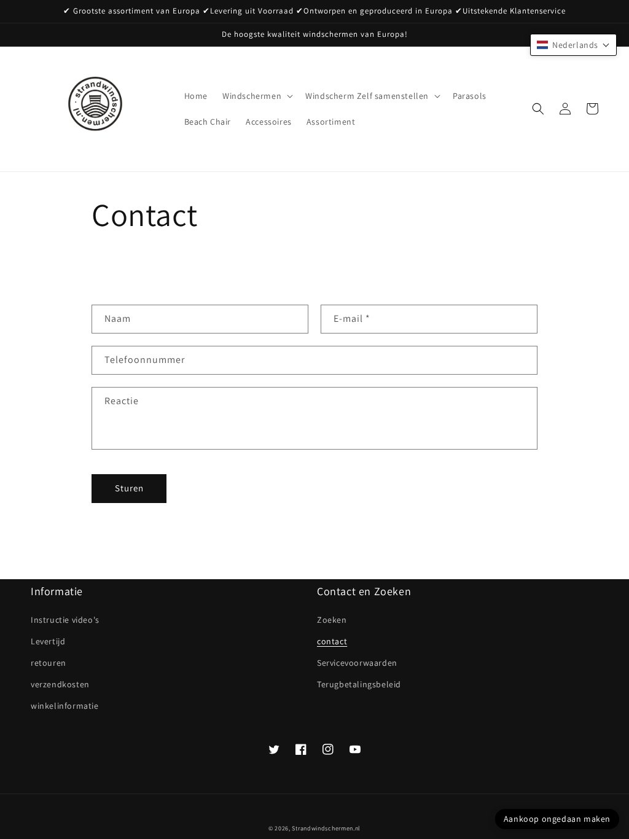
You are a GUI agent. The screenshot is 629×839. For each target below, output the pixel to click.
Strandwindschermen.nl (326, 828)
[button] (256, 96)
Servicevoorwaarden (357, 662)
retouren (48, 662)
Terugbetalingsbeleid (359, 684)
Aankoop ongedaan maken (557, 818)
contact (332, 641)
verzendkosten (60, 684)
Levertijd (48, 641)
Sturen (129, 488)
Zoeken (332, 619)
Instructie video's (65, 619)
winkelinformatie (65, 705)
